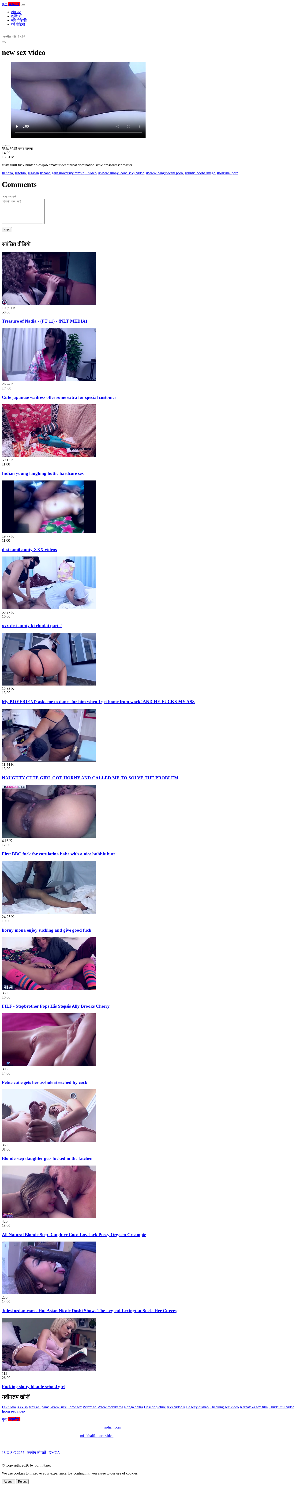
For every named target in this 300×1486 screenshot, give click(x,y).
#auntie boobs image (200, 173)
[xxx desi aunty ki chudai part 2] (49, 608)
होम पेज (16, 12)
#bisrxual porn (227, 173)
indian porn (112, 1427)
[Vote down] (8, 145)
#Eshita (7, 173)
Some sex (75, 1407)
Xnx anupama (39, 1407)
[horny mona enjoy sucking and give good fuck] (49, 912)
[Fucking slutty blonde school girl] (49, 1369)
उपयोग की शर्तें (36, 1453)
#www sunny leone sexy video (121, 173)
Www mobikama (110, 1407)
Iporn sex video (13, 1411)
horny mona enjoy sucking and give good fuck (46, 930)
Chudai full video (281, 1407)
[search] (4, 42)
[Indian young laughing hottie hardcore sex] (49, 456)
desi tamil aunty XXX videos (29, 549)
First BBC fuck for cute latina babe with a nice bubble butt (58, 853)
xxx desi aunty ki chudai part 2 (32, 625)
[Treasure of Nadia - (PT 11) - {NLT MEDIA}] (49, 304)
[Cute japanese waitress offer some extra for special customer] (49, 380)
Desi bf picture (155, 1407)
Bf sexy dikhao (197, 1407)
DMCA (54, 1453)
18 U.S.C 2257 (13, 1453)
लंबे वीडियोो (19, 20)
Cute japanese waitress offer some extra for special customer (59, 397)
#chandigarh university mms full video (68, 173)
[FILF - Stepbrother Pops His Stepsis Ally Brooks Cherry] (49, 989)
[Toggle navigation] (23, 5)
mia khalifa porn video (96, 1436)
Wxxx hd (90, 1407)
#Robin (20, 173)
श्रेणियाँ (16, 16)
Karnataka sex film (254, 1407)
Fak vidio (9, 1407)
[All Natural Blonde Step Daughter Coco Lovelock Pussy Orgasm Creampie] (49, 1217)
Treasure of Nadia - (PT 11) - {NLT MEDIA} (44, 321)
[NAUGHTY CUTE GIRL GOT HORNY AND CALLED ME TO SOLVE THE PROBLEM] (49, 760)
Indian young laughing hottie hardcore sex (43, 473)
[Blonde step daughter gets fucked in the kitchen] (49, 1141)
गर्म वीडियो (18, 25)
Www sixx (58, 1407)
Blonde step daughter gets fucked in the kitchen (47, 1158)
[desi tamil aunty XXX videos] (49, 532)
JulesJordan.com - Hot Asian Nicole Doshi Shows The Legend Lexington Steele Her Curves (89, 1310)
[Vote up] (4, 145)
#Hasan (33, 173)
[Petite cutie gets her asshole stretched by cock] (49, 1065)
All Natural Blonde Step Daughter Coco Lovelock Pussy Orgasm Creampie (74, 1234)
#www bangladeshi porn (164, 173)
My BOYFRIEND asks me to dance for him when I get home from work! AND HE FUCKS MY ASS (98, 701)
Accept (8, 1481)
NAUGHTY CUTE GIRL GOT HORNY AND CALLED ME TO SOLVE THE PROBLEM (90, 777)
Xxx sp (22, 1407)
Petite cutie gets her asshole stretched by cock (44, 1082)
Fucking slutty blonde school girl (33, 1386)
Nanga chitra (133, 1407)
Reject (22, 1481)
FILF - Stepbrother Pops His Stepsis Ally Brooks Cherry (56, 1006)
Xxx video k (176, 1407)
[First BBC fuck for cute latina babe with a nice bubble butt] (49, 836)
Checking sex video (224, 1407)
